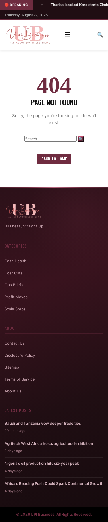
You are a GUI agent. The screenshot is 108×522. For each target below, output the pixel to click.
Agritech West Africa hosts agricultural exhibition (49, 443)
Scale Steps (15, 309)
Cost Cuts (13, 273)
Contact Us (15, 343)
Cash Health (15, 261)
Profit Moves (16, 297)
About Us (13, 391)
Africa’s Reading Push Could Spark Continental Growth (54, 483)
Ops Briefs (14, 284)
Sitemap (12, 367)
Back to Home (54, 158)
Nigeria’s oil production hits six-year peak (42, 463)
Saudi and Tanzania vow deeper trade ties (43, 423)
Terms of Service (20, 379)
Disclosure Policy (20, 355)
